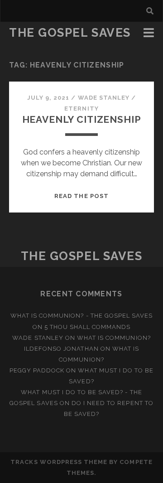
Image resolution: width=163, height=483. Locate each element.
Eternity (81, 108)
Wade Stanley (104, 97)
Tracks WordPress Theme (58, 462)
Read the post (81, 196)
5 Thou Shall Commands (87, 327)
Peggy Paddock (37, 370)
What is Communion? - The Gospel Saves (81, 315)
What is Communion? (114, 337)
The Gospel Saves (70, 32)
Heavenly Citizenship (81, 119)
